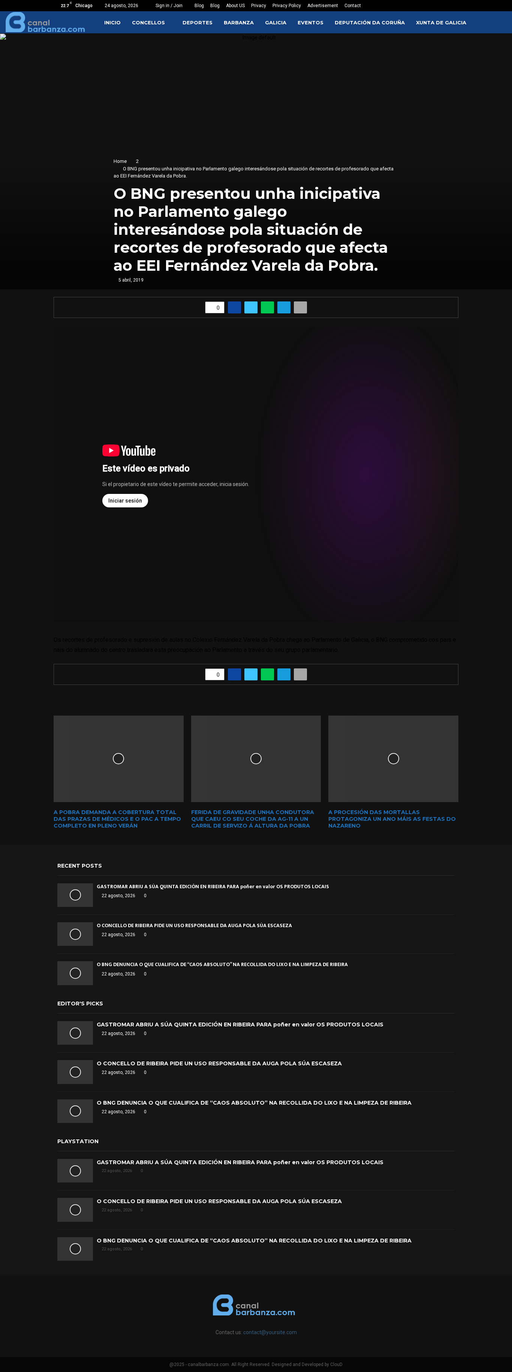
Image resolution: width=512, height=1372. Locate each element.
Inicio (112, 22)
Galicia (275, 22)
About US (235, 5)
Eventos (310, 22)
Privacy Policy (286, 5)
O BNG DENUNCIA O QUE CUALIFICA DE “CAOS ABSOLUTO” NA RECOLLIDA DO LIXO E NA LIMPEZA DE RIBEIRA (222, 964)
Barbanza (239, 22)
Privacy (258, 5)
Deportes (198, 22)
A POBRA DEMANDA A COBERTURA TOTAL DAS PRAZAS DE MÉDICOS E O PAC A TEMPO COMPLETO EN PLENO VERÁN (117, 819)
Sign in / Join (168, 5)
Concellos (148, 22)
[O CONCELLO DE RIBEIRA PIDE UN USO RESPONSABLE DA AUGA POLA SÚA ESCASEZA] (75, 934)
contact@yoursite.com (270, 1332)
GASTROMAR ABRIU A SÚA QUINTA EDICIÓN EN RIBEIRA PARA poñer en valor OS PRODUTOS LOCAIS (213, 886)
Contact (352, 5)
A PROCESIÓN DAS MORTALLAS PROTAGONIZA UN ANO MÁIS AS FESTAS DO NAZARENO (392, 819)
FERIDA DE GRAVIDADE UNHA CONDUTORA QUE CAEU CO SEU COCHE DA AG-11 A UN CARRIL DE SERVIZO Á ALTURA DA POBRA (252, 819)
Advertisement (322, 5)
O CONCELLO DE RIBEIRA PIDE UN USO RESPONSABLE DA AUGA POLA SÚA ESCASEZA (194, 925)
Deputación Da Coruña (370, 22)
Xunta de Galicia (441, 22)
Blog (199, 5)
